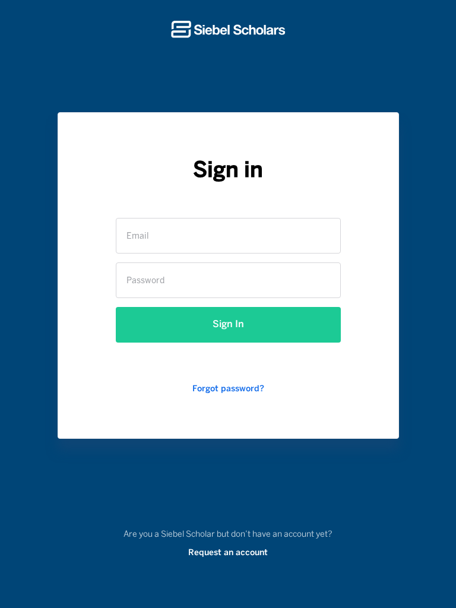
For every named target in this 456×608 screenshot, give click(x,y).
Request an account (228, 553)
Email (137, 236)
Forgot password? (228, 389)
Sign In (228, 324)
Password (145, 281)
